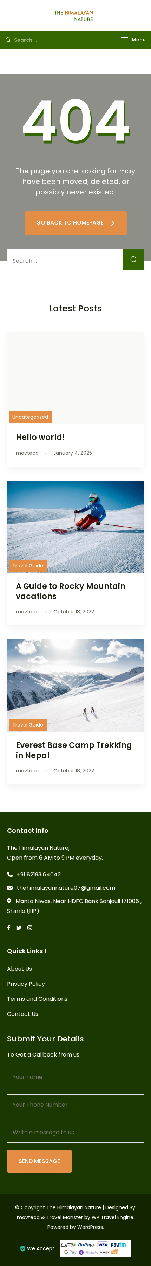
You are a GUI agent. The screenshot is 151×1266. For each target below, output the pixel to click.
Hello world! (40, 437)
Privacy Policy (26, 984)
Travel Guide (27, 565)
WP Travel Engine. (113, 1217)
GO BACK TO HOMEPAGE (70, 223)
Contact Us (22, 1014)
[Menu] (124, 39)
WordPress (90, 1227)
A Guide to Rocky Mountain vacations (70, 591)
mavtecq (28, 1217)
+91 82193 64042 (39, 875)
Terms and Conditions (37, 999)
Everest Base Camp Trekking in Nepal (74, 750)
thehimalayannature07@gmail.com (66, 888)
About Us (19, 969)
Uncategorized (30, 416)
